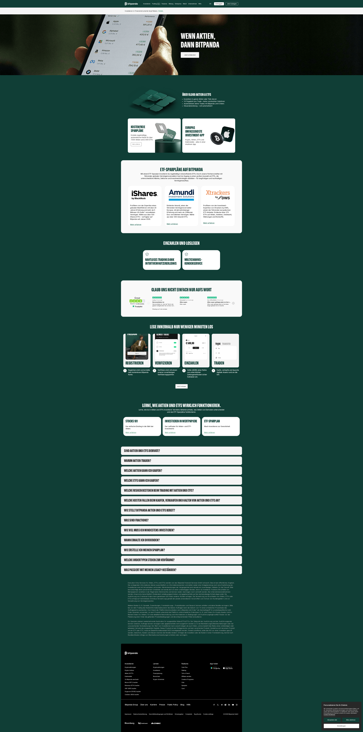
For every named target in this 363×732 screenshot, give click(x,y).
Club (183, 682)
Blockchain (156, 676)
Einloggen (219, 4)
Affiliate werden (186, 676)
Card (183, 688)
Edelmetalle (128, 676)
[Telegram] (221, 704)
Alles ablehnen (350, 720)
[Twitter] (217, 704)
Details (160, 11)
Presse (162, 705)
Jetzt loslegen (232, 4)
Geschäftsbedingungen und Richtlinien (161, 714)
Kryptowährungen (130, 667)
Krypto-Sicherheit (158, 679)
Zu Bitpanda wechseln (132, 679)
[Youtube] (232, 704)
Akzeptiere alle (332, 720)
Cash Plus (185, 667)
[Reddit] (225, 704)
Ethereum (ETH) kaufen (132, 685)
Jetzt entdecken (190, 55)
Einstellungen (341, 726)
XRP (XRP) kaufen (130, 688)
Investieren (156, 670)
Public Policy (172, 705)
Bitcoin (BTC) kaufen (131, 682)
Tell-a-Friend (186, 673)
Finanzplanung (157, 673)
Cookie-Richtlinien (329, 714)
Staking (184, 670)
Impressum (128, 714)
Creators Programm (188, 679)
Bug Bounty (197, 714)
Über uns (144, 705)
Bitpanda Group (131, 705)
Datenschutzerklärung (140, 714)
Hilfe (188, 705)
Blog (182, 705)
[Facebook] (214, 704)
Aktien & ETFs (129, 673)
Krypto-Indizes (129, 670)
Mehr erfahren (136, 144)
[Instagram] (236, 704)
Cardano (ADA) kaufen (132, 694)
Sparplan (184, 685)
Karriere (153, 705)
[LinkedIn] (229, 704)
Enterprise (178, 4)
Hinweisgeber (179, 714)
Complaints (188, 714)
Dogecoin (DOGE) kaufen (133, 691)
